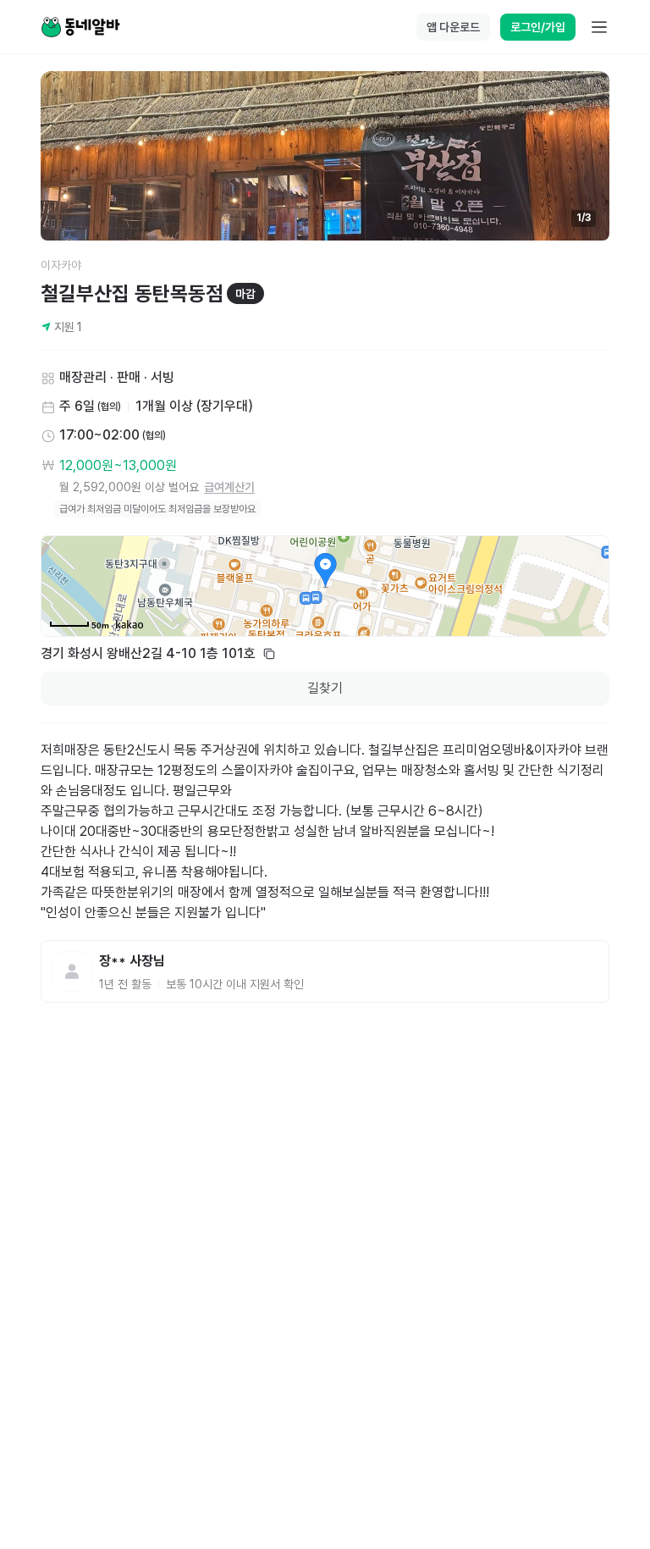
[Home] (80, 27)
